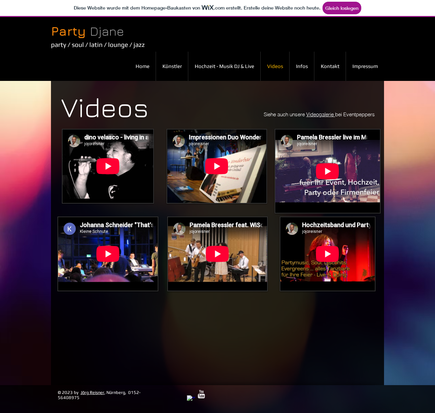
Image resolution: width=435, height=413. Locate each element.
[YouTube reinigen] (201, 394)
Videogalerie (320, 114)
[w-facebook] (191, 399)
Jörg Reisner (92, 392)
